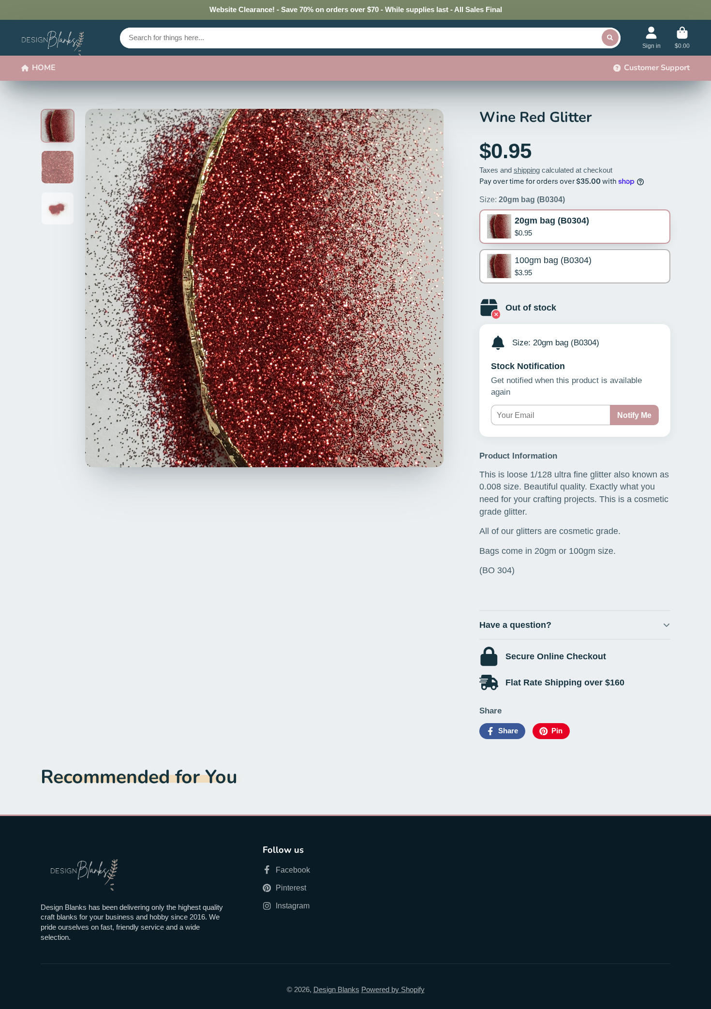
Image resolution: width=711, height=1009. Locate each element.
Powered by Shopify (393, 990)
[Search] (610, 37)
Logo (52, 38)
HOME (44, 67)
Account (651, 38)
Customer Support (657, 67)
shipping (527, 170)
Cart (682, 38)
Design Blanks (336, 990)
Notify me (634, 415)
